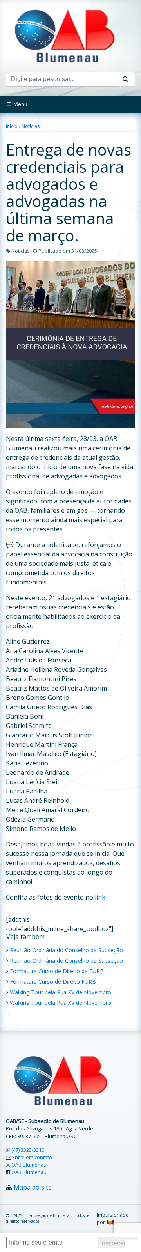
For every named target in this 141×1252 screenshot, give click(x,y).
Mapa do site (33, 1187)
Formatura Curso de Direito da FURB (57, 971)
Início (12, 126)
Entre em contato (32, 1157)
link (100, 897)
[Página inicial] (64, 35)
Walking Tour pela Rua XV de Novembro (60, 992)
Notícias (31, 126)
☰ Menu (17, 104)
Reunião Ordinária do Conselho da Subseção (66, 950)
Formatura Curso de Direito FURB (53, 981)
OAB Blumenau (29, 1164)
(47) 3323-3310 (27, 1149)
